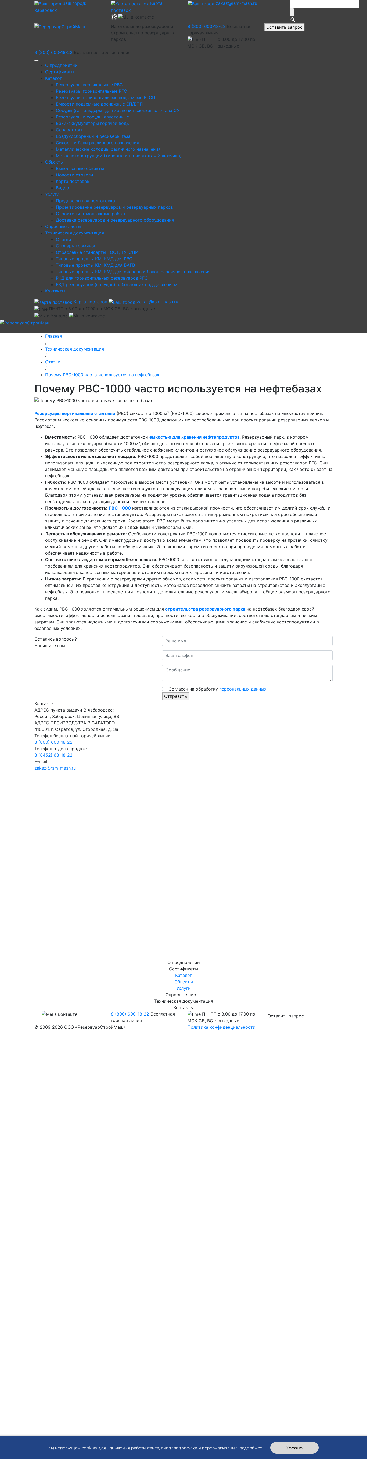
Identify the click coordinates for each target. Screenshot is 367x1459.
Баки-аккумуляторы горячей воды (93, 123)
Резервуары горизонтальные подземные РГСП (105, 97)
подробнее (250, 1447)
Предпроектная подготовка (85, 200)
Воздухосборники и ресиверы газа (93, 136)
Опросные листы (63, 226)
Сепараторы (69, 129)
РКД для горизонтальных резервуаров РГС (102, 278)
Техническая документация (74, 233)
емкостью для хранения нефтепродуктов (194, 437)
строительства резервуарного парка (205, 609)
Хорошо (294, 1447)
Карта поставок (72, 181)
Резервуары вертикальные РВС (89, 84)
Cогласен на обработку (217, 689)
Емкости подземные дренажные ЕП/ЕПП (99, 104)
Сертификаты (59, 71)
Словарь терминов (76, 245)
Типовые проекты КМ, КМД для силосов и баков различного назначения (133, 271)
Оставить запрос (284, 27)
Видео (62, 187)
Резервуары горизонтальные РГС (91, 91)
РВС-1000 (120, 508)
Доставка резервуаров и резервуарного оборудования (115, 220)
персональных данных (243, 689)
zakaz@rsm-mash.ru (235, 3)
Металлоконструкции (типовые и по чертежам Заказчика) (119, 155)
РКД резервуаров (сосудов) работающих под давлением (116, 284)
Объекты (54, 162)
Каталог (53, 78)
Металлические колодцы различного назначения (108, 149)
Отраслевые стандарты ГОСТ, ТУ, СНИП (99, 252)
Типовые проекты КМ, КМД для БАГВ (95, 265)
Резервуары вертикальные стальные (74, 413)
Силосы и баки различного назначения (97, 142)
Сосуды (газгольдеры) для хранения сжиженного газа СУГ (119, 110)
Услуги (52, 194)
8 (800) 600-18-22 (207, 26)
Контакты (55, 291)
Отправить (175, 696)
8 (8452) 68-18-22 (53, 755)
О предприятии (61, 65)
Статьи (63, 239)
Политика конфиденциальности (222, 1027)
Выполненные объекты (80, 168)
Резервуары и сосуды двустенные (92, 117)
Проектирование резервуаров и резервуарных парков (114, 207)
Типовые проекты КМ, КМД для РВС (94, 258)
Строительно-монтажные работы (91, 213)
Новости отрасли (74, 175)
